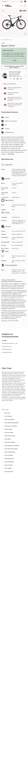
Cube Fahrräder (8, 416)
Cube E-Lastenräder (9, 458)
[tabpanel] (14, 22)
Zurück (15, 60)
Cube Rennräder (8, 429)
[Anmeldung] (22, 6)
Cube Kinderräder (8, 471)
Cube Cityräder (8, 468)
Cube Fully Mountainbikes (10, 426)
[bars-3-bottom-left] (3, 5)
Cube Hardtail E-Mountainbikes (11, 445)
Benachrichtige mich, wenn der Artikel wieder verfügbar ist (14, 66)
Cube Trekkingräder (9, 462)
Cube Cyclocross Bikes (9, 436)
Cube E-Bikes (7, 439)
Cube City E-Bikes (8, 455)
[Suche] (20, 6)
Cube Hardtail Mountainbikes (11, 422)
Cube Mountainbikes (9, 419)
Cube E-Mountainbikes (9, 442)
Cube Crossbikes (8, 465)
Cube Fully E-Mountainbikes (11, 449)
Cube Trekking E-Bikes (9, 452)
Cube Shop (7, 413)
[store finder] (21, 1)
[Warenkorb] (25, 6)
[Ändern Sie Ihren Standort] (25, 2)
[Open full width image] (25, 34)
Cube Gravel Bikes (8, 432)
